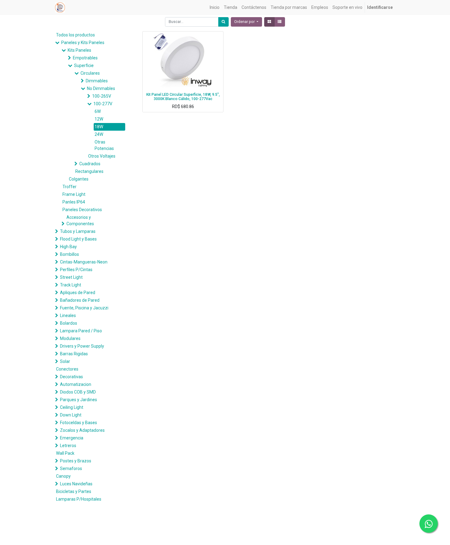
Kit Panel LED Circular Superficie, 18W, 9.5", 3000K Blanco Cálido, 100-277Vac (183, 96)
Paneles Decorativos (82, 209)
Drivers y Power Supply (82, 346)
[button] (246, 22)
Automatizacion (75, 384)
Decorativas (71, 376)
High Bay (68, 246)
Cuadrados (89, 163)
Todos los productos (75, 34)
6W (98, 111)
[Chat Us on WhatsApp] (428, 523)
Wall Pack (65, 453)
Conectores (67, 369)
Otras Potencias (104, 145)
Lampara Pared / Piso (81, 330)
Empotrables (85, 57)
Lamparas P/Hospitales (78, 499)
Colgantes (78, 179)
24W (99, 134)
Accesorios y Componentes (80, 220)
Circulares (90, 73)
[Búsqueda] (223, 22)
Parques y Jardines (78, 399)
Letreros (68, 445)
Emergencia (71, 437)
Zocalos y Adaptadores (82, 430)
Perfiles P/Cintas (76, 269)
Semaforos (71, 468)
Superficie (84, 65)
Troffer (69, 186)
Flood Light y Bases (78, 239)
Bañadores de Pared (79, 300)
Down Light (70, 414)
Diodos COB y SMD (78, 392)
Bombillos (69, 254)
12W (99, 119)
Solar (65, 361)
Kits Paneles (79, 50)
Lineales (68, 315)
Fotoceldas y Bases (78, 422)
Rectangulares (89, 171)
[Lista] (279, 22)
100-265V (101, 96)
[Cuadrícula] (269, 22)
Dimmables (97, 80)
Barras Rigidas (74, 353)
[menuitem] (215, 7)
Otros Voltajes (101, 156)
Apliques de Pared (77, 292)
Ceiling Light (71, 407)
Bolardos (68, 323)
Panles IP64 (73, 202)
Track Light (70, 284)
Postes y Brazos (75, 460)
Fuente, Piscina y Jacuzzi (84, 307)
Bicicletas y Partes (73, 491)
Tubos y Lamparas (78, 231)
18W (99, 126)
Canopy (63, 476)
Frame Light (73, 194)
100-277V (102, 103)
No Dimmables (101, 88)
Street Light (71, 277)
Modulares (70, 338)
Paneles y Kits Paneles (82, 42)
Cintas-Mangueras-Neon (83, 261)
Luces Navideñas (76, 483)
